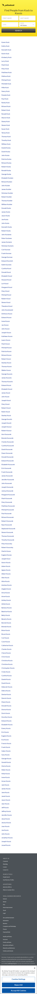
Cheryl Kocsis (6, 653)
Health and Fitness (7, 936)
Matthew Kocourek (8, 506)
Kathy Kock (5, 46)
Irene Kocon (5, 321)
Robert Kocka (6, 167)
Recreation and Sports (8, 945)
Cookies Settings (18, 979)
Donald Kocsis (6, 706)
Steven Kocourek (7, 532)
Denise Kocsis (6, 694)
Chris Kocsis (5, 657)
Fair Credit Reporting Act (11, 963)
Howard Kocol (6, 280)
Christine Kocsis (7, 664)
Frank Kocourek (6, 472)
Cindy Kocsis (5, 672)
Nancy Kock (5, 91)
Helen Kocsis (5, 770)
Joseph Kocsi (5, 559)
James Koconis (6, 378)
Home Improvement (7, 907)
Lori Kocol (4, 283)
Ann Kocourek (6, 434)
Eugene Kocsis (6, 736)
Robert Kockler (6, 197)
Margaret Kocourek (8, 495)
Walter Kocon (6, 370)
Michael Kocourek (7, 510)
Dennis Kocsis (6, 698)
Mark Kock (5, 65)
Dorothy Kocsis (6, 717)
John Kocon (5, 329)
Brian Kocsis (5, 630)
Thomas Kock (6, 136)
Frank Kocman (6, 253)
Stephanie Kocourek (8, 528)
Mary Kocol (5, 291)
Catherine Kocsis (7, 645)
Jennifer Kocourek (7, 479)
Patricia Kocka (6, 159)
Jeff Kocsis (5, 807)
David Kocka (5, 151)
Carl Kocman (5, 249)
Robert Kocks (6, 231)
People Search (6, 877)
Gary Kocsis (5, 755)
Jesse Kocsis (5, 819)
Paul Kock (4, 99)
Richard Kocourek (7, 517)
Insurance (5, 939)
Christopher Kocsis (8, 668)
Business (5, 923)
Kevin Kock (5, 53)
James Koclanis (6, 242)
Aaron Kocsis (5, 562)
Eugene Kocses (6, 555)
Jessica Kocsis (6, 822)
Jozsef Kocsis (5, 845)
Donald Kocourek (7, 457)
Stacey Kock (5, 121)
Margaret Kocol (6, 287)
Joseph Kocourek (7, 487)
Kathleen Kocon (6, 336)
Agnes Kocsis (5, 570)
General (5, 898)
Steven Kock (5, 125)
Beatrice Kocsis (6, 611)
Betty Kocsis (5, 615)
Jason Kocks (5, 216)
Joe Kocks (4, 219)
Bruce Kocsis (5, 634)
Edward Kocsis (6, 721)
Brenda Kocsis (6, 626)
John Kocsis (5, 834)
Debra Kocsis (5, 691)
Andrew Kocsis (6, 585)
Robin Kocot (5, 412)
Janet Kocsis (5, 796)
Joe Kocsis (5, 830)
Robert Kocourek (7, 521)
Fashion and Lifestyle (8, 951)
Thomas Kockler (6, 200)
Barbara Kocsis (6, 608)
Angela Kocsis (6, 589)
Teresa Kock (5, 133)
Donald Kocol (6, 272)
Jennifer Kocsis (6, 815)
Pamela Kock (5, 95)
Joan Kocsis (5, 826)
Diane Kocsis (5, 702)
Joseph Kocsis (6, 841)
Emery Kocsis (6, 728)
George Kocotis (6, 419)
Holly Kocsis (5, 773)
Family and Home (7, 942)
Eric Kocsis (5, 732)
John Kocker (5, 185)
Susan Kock (5, 129)
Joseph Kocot (6, 400)
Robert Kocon (6, 359)
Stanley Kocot (6, 415)
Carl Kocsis (5, 638)
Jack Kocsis (5, 785)
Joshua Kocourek (7, 491)
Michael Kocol (6, 295)
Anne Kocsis (5, 596)
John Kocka (5, 155)
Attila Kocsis (5, 604)
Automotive (6, 920)
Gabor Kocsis (6, 751)
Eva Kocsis (5, 740)
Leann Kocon (5, 340)
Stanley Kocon (6, 363)
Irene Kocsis (5, 777)
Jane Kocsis (5, 792)
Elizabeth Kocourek (8, 464)
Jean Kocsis (5, 804)
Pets (4, 904)
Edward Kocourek (7, 461)
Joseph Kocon (6, 332)
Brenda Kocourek (7, 438)
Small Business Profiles (8, 880)
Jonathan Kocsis (7, 838)
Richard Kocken (6, 182)
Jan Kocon (5, 325)
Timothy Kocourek (7, 540)
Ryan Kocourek (6, 525)
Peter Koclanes (6, 238)
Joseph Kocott (6, 423)
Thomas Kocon (6, 366)
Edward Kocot (6, 385)
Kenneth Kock (6, 50)
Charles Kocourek (7, 442)
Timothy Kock (6, 140)
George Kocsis (6, 758)
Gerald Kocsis (6, 762)
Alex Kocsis (5, 577)
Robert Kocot (6, 408)
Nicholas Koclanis (7, 246)
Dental (4, 901)
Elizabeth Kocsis (7, 724)
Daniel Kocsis (6, 679)
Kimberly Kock (6, 57)
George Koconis (6, 374)
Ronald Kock (5, 114)
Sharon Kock (5, 118)
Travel (4, 910)
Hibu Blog (5, 864)
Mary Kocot (5, 404)
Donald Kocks (6, 208)
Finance (5, 929)
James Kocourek (7, 476)
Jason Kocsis (5, 800)
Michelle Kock (6, 84)
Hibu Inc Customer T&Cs (9, 890)
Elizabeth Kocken (7, 178)
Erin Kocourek (6, 468)
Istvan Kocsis (5, 781)
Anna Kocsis (5, 593)
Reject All (18, 985)
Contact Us (5, 869)
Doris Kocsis (5, 713)
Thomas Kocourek (7, 536)
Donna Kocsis (6, 709)
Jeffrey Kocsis (6, 811)
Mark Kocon (5, 344)
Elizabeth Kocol (6, 276)
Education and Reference (9, 948)
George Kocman (6, 257)
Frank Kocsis (5, 747)
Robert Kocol (5, 298)
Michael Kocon (6, 347)
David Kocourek (6, 449)
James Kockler (6, 189)
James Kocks (5, 212)
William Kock (5, 144)
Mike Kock (5, 87)
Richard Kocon (6, 355)
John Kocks (5, 223)
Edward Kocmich (7, 261)
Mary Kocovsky (6, 544)
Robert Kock (5, 110)
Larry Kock (5, 61)
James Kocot (5, 393)
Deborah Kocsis (6, 687)
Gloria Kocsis (5, 766)
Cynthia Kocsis (6, 675)
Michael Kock (6, 80)
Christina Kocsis (7, 660)
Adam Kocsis (5, 566)
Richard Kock (5, 106)
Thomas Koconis (7, 381)
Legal (4, 913)
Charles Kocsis (6, 649)
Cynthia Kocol (6, 268)
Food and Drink (6, 932)
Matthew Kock (6, 72)
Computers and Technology (9, 926)
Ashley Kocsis (6, 600)
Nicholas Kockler (7, 193)
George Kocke (6, 174)
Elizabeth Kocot (6, 389)
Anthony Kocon (6, 314)
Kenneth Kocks (6, 227)
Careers (5, 867)
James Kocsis (5, 789)
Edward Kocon (6, 317)
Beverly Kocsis (6, 619)
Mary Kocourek (6, 502)
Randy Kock (5, 102)
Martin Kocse (6, 551)
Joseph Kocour (6, 427)
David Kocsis (5, 683)
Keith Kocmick (6, 265)
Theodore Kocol (6, 306)
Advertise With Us (7, 887)
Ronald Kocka (6, 170)
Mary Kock (5, 69)
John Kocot (5, 397)
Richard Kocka (6, 163)
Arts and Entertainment (8, 917)
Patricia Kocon (6, 351)
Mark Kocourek (6, 498)
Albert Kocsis (6, 574)
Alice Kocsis (5, 581)
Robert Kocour (6, 430)
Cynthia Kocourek (7, 446)
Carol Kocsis (5, 642)
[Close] (34, 968)
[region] (18, 979)
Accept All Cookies (18, 990)
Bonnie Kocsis (6, 623)
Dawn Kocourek (6, 453)
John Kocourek (6, 483)
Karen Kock (5, 42)
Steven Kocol (5, 302)
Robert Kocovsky (7, 547)
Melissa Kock (5, 76)
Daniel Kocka (5, 148)
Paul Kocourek (6, 513)
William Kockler (6, 204)
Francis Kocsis (6, 743)
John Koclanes (6, 234)
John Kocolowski (7, 310)
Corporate (5, 861)
